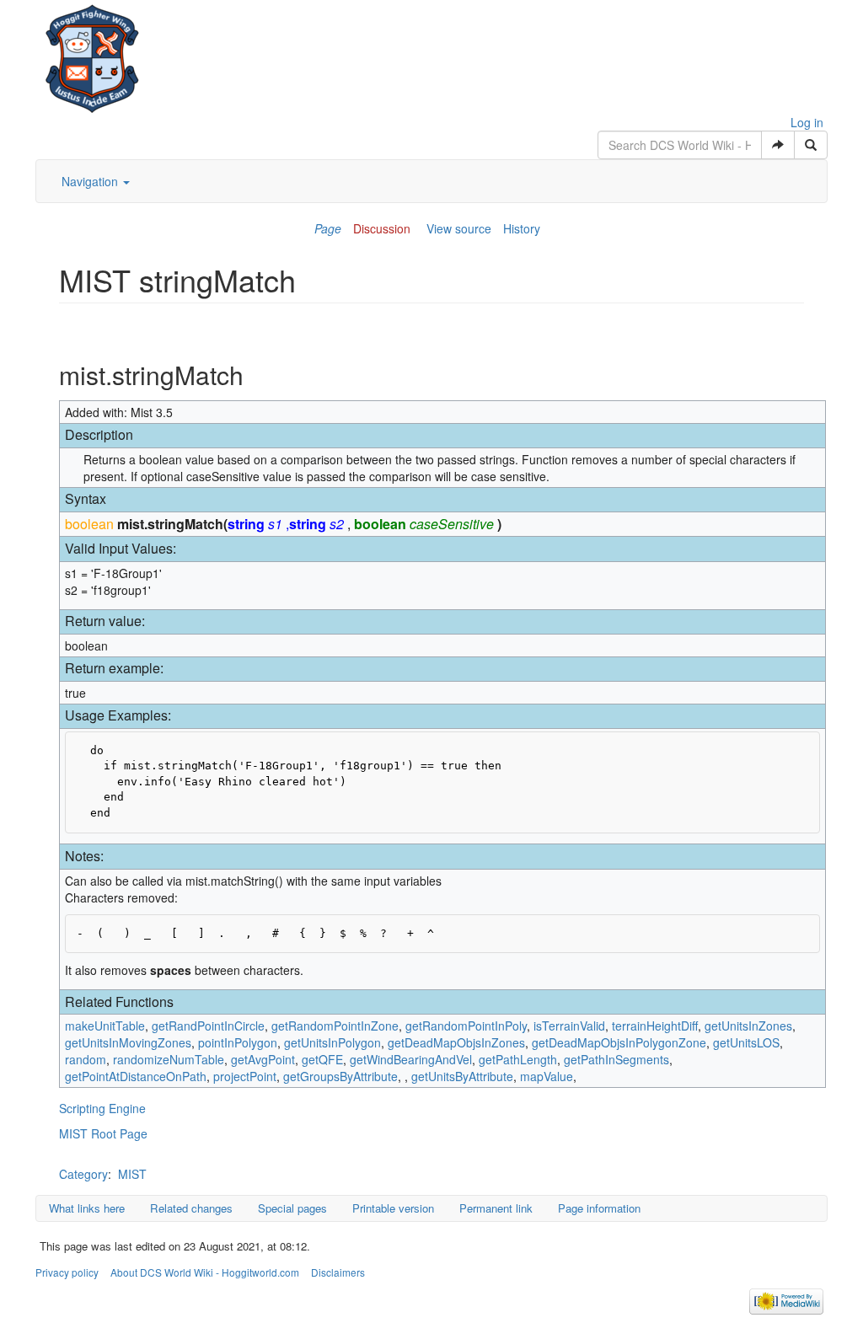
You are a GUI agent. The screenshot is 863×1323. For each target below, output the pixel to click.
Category (83, 1173)
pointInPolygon (237, 1042)
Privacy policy (67, 1272)
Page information (599, 1208)
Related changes (191, 1208)
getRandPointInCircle (208, 1025)
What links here (87, 1208)
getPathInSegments (616, 1059)
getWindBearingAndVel (411, 1059)
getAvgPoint (263, 1059)
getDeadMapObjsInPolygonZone (619, 1042)
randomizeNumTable (168, 1059)
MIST (132, 1173)
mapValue (546, 1076)
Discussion (381, 228)
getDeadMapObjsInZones (456, 1042)
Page (327, 228)
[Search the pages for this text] (811, 145)
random (85, 1059)
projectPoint (244, 1076)
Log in (807, 122)
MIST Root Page (103, 1133)
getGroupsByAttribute (340, 1076)
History (521, 228)
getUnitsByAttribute (462, 1076)
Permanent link (496, 1208)
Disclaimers (338, 1272)
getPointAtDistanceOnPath (135, 1076)
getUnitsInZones (748, 1025)
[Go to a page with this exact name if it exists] (778, 145)
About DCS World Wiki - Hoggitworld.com (204, 1272)
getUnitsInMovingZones (128, 1042)
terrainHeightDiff (655, 1025)
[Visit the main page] (92, 54)
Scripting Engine (102, 1108)
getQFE (322, 1059)
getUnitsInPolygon (332, 1042)
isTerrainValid (569, 1025)
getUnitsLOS (746, 1042)
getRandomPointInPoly (466, 1025)
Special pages (292, 1208)
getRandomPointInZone (335, 1025)
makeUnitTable (105, 1025)
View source (458, 228)
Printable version (393, 1208)
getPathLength (518, 1059)
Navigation (91, 181)
